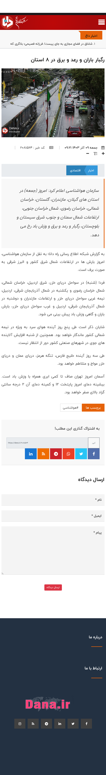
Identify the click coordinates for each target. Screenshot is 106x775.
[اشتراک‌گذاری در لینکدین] (31, 453)
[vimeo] (19, 724)
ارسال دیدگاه (53, 587)
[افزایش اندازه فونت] (101, 154)
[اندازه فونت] (93, 154)
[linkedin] (59, 724)
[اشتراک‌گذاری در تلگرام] (56, 453)
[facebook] (86, 724)
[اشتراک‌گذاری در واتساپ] (68, 453)
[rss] (33, 724)
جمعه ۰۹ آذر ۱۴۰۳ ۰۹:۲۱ (81, 148)
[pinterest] (46, 724)
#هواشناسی (70, 407)
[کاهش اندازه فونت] (86, 154)
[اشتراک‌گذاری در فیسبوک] (94, 453)
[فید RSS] (43, 453)
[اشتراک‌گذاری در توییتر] (81, 453)
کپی (93, 442)
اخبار (91, 170)
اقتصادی (75, 170)
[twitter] (73, 724)
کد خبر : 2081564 (33, 148)
